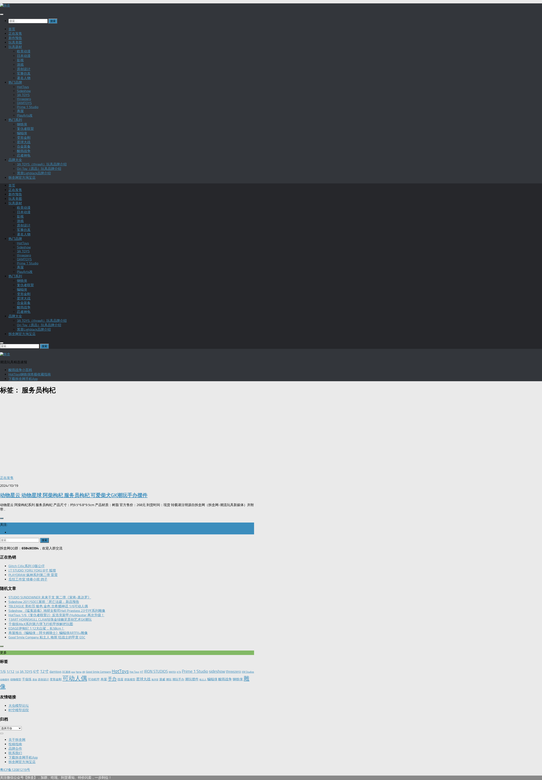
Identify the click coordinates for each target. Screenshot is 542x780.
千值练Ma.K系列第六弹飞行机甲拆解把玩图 (40, 624)
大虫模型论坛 (18, 706)
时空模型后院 (18, 710)
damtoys (55, 672)
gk (83, 671)
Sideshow (24, 91)
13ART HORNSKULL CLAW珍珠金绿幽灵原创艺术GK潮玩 (50, 620)
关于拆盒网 (16, 740)
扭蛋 (120, 679)
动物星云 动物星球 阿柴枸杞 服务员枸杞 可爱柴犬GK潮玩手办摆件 (74, 495)
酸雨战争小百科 (20, 370)
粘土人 (202, 679)
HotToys (23, 87)
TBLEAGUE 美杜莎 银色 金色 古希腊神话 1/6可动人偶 (48, 606)
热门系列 (15, 120)
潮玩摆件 (192, 679)
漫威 (162, 679)
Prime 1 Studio (27, 107)
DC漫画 (66, 671)
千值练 (27, 679)
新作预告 (15, 38)
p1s (179, 671)
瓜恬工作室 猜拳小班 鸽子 (27, 579)
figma (79, 672)
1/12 (10, 671)
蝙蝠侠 (22, 133)
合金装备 (23, 146)
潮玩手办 (178, 679)
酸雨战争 (23, 151)
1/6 (3, 671)
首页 (11, 29)
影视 (20, 60)
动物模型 (15, 679)
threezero (24, 99)
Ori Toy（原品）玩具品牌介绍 (39, 169)
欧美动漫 (23, 51)
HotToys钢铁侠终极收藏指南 (29, 374)
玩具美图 (15, 42)
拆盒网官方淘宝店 (22, 178)
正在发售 (15, 34)
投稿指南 (15, 744)
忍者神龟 (23, 155)
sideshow (217, 671)
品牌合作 (15, 749)
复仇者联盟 (25, 129)
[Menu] (1, 14)
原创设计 (23, 69)
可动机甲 (94, 679)
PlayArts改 (25, 115)
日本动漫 (23, 56)
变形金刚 (23, 138)
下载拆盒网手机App (23, 379)
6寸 (36, 671)
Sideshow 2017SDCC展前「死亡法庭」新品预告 (43, 602)
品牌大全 (15, 160)
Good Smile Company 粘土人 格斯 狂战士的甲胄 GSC (46, 637)
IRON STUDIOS (156, 671)
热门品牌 (15, 82)
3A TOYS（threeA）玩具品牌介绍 (42, 164)
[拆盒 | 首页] (5, 5)
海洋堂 (154, 679)
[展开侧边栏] (1, 518)
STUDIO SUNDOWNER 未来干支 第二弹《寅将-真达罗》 (49, 597)
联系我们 (15, 753)
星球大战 (23, 142)
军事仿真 (23, 74)
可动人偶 (74, 678)
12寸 (44, 671)
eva (73, 672)
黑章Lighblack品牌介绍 (34, 173)
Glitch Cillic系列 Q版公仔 (26, 566)
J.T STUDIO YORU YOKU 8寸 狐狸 (32, 570)
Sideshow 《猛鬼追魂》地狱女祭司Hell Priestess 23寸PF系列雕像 (56, 611)
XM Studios (248, 671)
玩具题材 (15, 47)
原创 (34, 679)
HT (141, 671)
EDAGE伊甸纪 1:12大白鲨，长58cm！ (36, 628)
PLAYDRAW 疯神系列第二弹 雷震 (33, 575)
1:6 (17, 671)
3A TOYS (23, 95)
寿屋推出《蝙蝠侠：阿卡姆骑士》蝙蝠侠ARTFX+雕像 (48, 633)
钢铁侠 (22, 124)
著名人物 (23, 78)
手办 (112, 678)
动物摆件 (4, 679)
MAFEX (172, 672)
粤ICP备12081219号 (15, 770)
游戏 (20, 65)
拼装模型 (129, 679)
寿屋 (20, 111)
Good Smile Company (98, 671)
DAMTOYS (24, 103)
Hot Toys (134, 671)
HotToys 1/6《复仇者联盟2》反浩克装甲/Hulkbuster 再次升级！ (56, 615)
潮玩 (168, 679)
